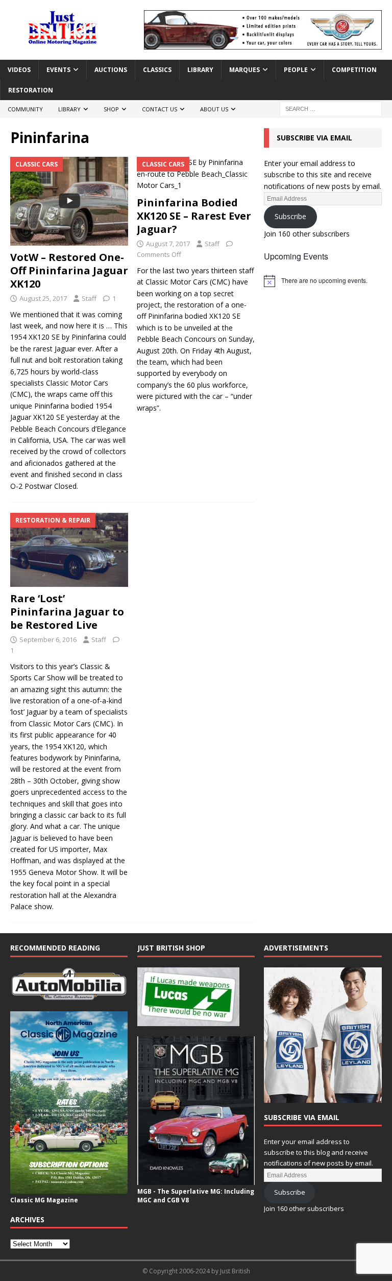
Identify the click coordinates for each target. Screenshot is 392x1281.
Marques (244, 69)
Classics (157, 69)
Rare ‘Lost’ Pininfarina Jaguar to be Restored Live (67, 611)
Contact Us (159, 109)
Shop (111, 109)
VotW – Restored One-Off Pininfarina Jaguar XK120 (69, 270)
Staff (89, 298)
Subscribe (290, 216)
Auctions (110, 69)
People (296, 69)
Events (58, 69)
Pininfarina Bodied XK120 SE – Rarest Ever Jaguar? (194, 216)
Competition (354, 69)
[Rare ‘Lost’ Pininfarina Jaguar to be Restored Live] (69, 550)
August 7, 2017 (168, 243)
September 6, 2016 (48, 639)
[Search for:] (331, 108)
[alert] (322, 281)
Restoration (30, 90)
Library (200, 69)
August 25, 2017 (43, 298)
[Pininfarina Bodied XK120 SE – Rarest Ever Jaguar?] (196, 174)
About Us (214, 109)
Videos (19, 69)
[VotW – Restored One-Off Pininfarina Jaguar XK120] (69, 201)
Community (25, 109)
